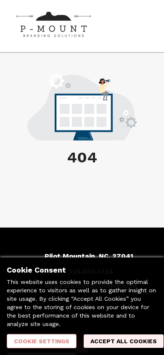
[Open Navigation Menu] (141, 26)
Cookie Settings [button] (41, 341)
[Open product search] (124, 26)
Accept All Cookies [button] (123, 341)
